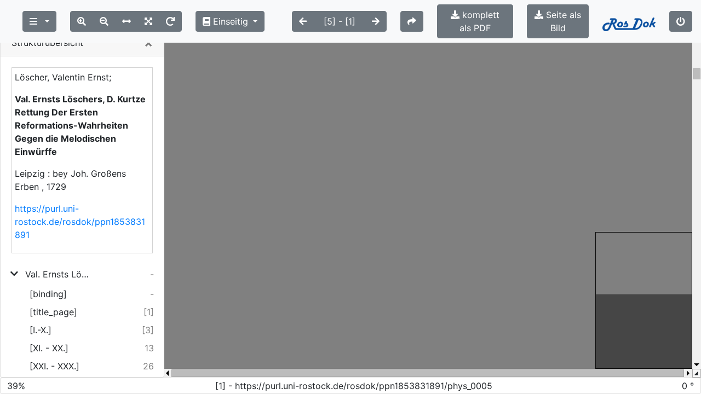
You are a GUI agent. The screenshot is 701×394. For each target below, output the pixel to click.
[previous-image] (303, 21)
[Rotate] (170, 21)
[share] (411, 21)
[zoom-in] (81, 21)
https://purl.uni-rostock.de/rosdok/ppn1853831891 (80, 221)
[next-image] (376, 21)
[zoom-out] (104, 21)
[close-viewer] (680, 21)
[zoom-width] (126, 21)
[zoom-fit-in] (148, 21)
